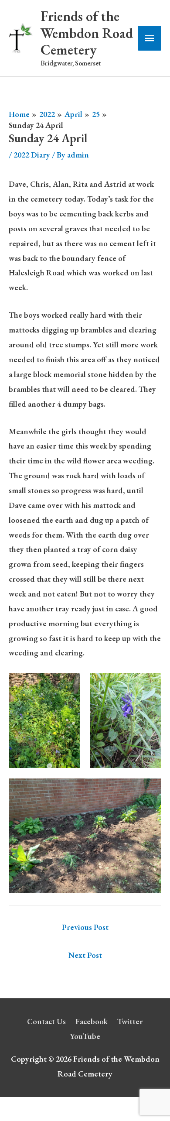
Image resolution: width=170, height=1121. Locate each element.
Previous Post (85, 927)
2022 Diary (32, 155)
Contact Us (46, 1021)
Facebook (91, 1021)
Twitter (130, 1021)
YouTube (85, 1036)
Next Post (85, 955)
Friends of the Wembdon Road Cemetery (87, 33)
